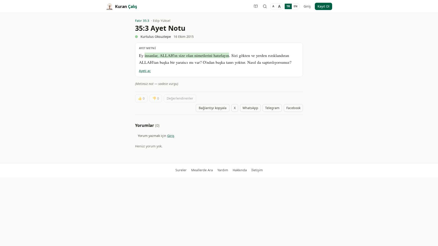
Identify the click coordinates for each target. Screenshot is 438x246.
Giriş (307, 6)
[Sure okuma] (255, 6)
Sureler (181, 170)
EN (295, 6)
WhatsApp (250, 108)
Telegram (272, 108)
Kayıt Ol (323, 6)
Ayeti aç (145, 71)
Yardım (222, 170)
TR (288, 6)
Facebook (293, 108)
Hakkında (240, 170)
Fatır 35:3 (142, 20)
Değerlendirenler (180, 98)
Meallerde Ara (202, 170)
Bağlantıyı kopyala (213, 108)
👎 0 (155, 98)
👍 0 (141, 98)
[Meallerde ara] (265, 6)
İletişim (257, 170)
